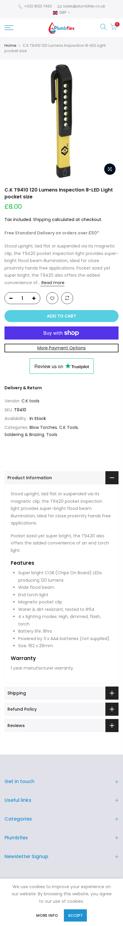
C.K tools (30, 401)
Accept (75, 915)
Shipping (42, 219)
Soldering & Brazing (24, 435)
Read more (52, 283)
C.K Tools (68, 427)
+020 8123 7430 (37, 6)
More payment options (61, 348)
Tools (51, 435)
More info (47, 915)
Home (10, 45)
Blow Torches (43, 427)
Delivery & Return (23, 388)
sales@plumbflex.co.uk (84, 6)
